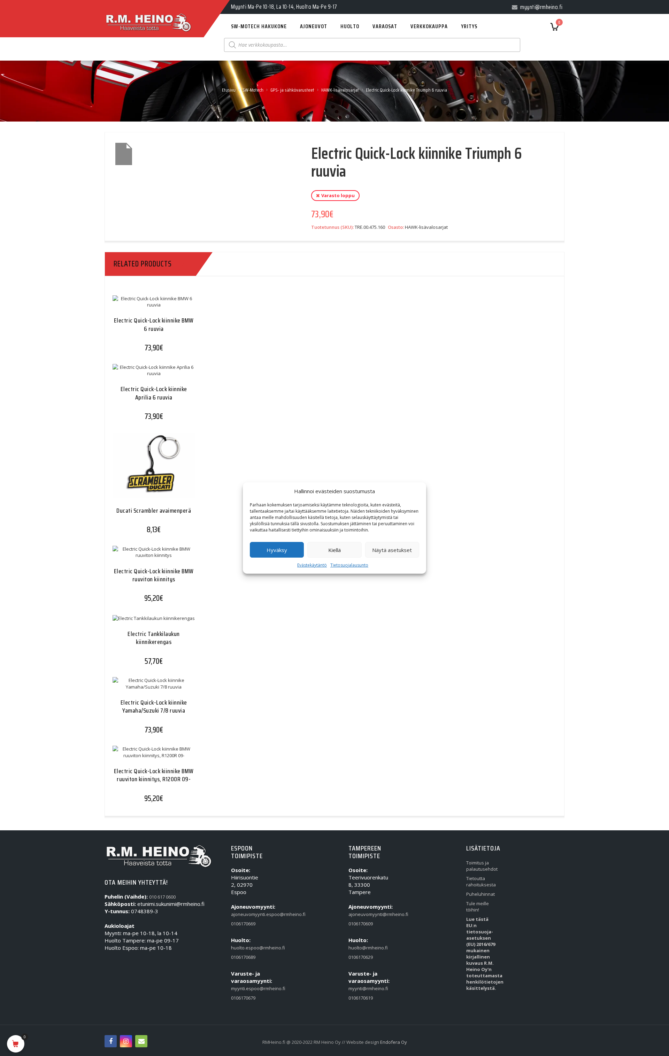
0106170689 (243, 957)
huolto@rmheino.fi (364, 948)
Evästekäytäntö (312, 565)
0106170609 (360, 924)
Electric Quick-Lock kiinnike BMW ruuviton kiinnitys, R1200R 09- (154, 775)
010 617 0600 (162, 897)
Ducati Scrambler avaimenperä (153, 510)
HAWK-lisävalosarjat (340, 90)
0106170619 (360, 998)
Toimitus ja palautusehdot (482, 866)
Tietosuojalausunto (349, 565)
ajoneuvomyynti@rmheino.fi (364, 914)
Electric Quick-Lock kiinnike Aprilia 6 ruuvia (154, 393)
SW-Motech (253, 90)
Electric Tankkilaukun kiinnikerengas (154, 638)
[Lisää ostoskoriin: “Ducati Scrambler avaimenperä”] (140, 470)
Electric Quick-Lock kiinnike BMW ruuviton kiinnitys (154, 575)
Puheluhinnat (480, 894)
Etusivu (229, 90)
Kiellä (334, 549)
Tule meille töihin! (477, 906)
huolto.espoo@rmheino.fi (247, 948)
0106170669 (243, 924)
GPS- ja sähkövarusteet (292, 90)
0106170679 (243, 998)
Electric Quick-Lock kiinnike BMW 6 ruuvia (154, 324)
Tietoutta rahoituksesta (481, 881)
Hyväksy (277, 549)
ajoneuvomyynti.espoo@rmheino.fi (247, 914)
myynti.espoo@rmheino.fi (247, 988)
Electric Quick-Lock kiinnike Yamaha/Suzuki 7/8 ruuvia (154, 706)
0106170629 (360, 957)
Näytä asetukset (392, 549)
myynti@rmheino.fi (364, 988)
